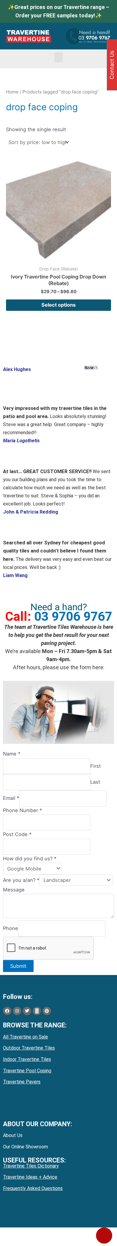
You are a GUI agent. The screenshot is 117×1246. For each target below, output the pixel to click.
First (95, 766)
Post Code (17, 834)
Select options (58, 305)
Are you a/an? (21, 880)
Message (14, 890)
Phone (10, 928)
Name (11, 754)
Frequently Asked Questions (33, 1188)
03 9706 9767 (73, 616)
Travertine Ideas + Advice (30, 1177)
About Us (12, 1135)
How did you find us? (29, 859)
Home (12, 92)
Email (11, 798)
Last (95, 782)
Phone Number (22, 810)
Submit (18, 966)
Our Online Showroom (25, 1147)
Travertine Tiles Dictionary (31, 1166)
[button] (58, 57)
